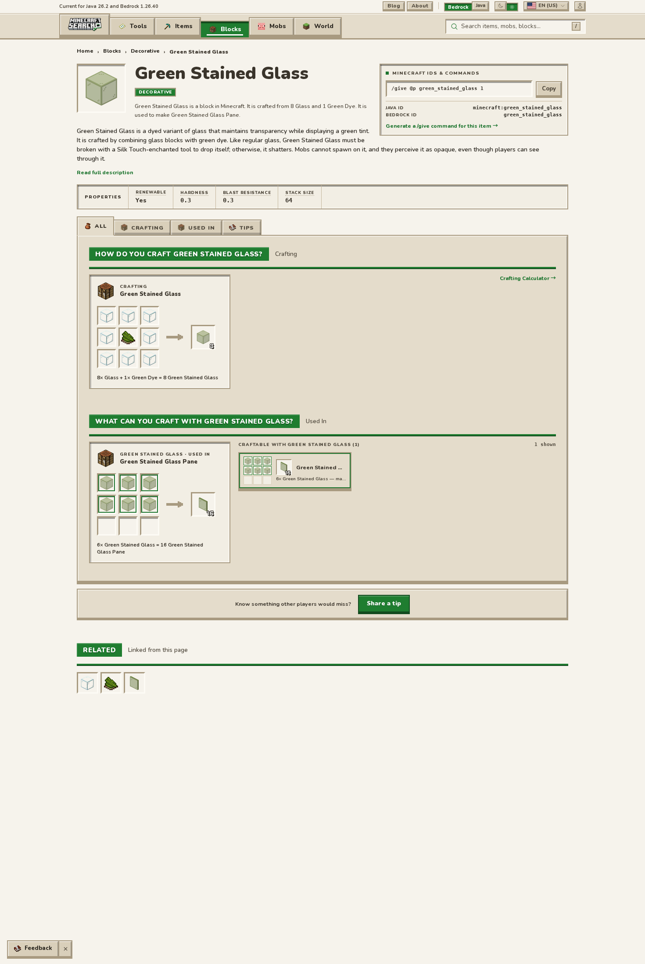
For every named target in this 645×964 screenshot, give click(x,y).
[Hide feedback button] (65, 948)
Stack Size (299, 192)
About (420, 5)
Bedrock (458, 7)
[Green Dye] (111, 683)
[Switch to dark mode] (500, 5)
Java (480, 5)
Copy (549, 89)
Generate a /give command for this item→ (442, 125)
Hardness (194, 192)
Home (85, 50)
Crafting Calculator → (528, 278)
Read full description (105, 172)
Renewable (151, 192)
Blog (393, 5)
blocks (112, 50)
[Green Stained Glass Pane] (134, 683)
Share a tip (384, 603)
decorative (145, 50)
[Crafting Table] (106, 291)
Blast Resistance (247, 192)
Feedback (38, 948)
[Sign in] (580, 5)
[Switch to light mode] (512, 7)
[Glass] (87, 683)
